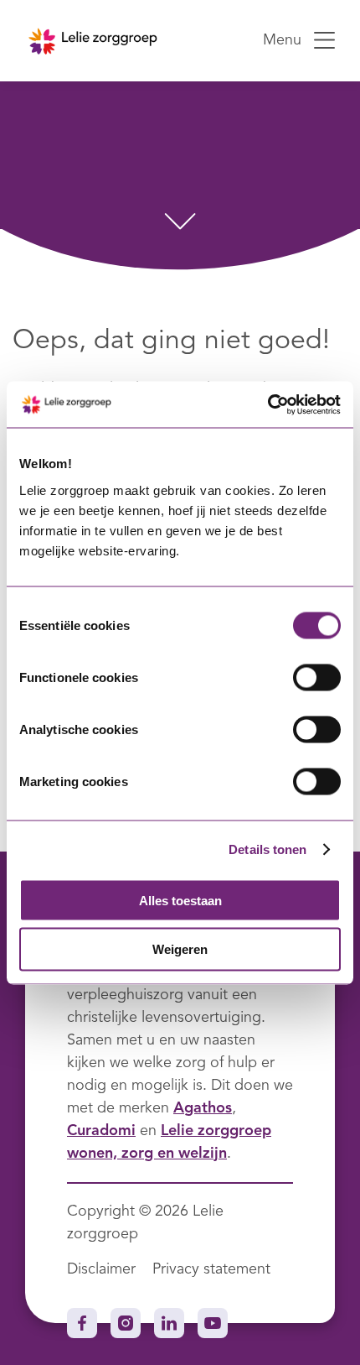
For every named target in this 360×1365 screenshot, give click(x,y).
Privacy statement (211, 1269)
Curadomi (101, 1130)
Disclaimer (101, 1269)
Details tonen (267, 849)
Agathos (202, 1108)
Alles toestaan (180, 900)
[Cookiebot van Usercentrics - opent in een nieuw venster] (267, 404)
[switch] (317, 677)
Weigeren (180, 949)
